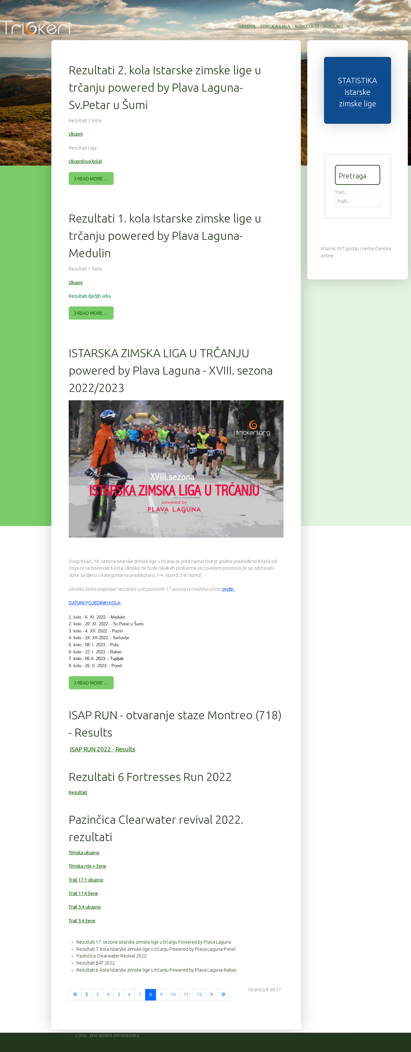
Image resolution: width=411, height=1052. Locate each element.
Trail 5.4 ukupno (85, 907)
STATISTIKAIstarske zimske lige (357, 92)
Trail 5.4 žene (82, 920)
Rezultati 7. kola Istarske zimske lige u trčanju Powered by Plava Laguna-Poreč (156, 949)
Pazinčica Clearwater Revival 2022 (111, 955)
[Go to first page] (75, 995)
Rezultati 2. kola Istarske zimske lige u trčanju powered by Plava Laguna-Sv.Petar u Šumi (165, 87)
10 (173, 994)
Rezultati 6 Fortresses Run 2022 (150, 776)
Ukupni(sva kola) (85, 161)
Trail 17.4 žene (83, 893)
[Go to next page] (211, 995)
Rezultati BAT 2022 (95, 963)
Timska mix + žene (87, 866)
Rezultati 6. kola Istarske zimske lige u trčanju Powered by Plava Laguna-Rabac (156, 970)
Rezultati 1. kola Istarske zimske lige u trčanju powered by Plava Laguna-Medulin (165, 235)
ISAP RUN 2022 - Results (102, 749)
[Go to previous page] (86, 995)
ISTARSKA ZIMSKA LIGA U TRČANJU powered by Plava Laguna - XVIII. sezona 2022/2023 (171, 370)
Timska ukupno (84, 852)
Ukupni (76, 134)
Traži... (341, 192)
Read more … (92, 178)
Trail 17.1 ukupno (86, 880)
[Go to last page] (223, 995)
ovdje (227, 589)
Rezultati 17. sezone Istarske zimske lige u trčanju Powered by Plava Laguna (153, 942)
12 (199, 994)
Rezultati (78, 792)
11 (186, 994)
